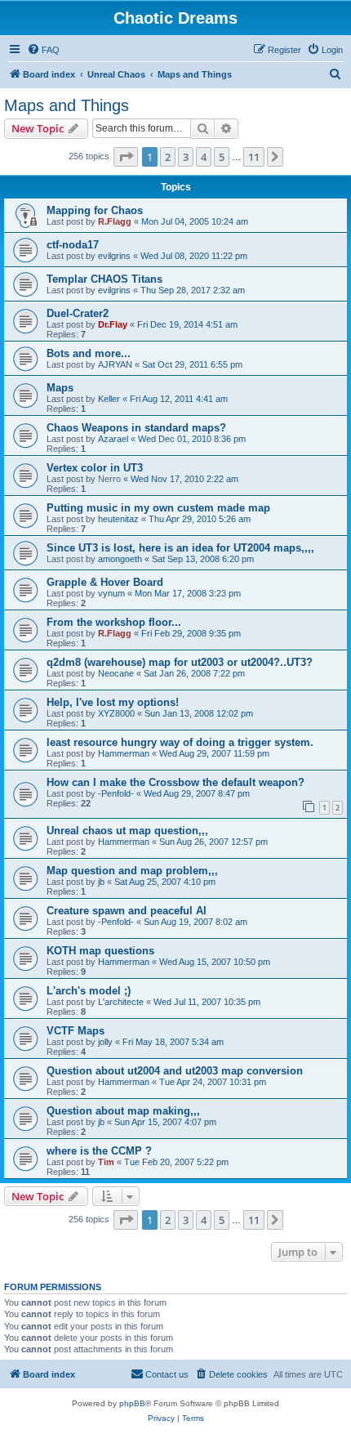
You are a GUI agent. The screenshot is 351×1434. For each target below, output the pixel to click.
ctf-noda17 (73, 245)
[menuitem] (43, 50)
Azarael (113, 439)
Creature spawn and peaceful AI (127, 911)
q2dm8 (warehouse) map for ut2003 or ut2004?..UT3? (180, 662)
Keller (109, 399)
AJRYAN (115, 364)
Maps (60, 388)
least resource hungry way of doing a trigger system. (180, 742)
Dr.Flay (112, 324)
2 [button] (168, 157)
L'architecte (121, 1002)
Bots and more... (89, 353)
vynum (111, 593)
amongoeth (120, 559)
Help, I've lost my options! (113, 702)
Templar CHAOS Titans (104, 279)
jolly (105, 1042)
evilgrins (114, 256)
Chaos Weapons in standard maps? (136, 428)
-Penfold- (116, 793)
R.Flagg (114, 221)
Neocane (116, 673)
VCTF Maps (75, 1031)
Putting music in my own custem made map (158, 508)
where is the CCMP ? (99, 1151)
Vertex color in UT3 (95, 468)
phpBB (132, 1403)
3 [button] (186, 157)
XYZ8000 (116, 713)
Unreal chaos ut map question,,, (127, 830)
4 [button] (204, 157)
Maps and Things (66, 105)
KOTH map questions (100, 951)
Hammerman (123, 753)
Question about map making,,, (123, 1111)
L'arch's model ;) (89, 991)
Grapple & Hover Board (105, 582)
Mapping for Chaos (95, 210)
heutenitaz (118, 519)
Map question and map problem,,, (132, 870)
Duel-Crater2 (78, 313)
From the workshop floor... (114, 622)
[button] (125, 157)
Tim (106, 1162)
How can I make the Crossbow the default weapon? (175, 782)
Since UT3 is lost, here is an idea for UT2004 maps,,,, (180, 548)
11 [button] (254, 157)
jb (101, 882)
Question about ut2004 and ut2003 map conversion (175, 1071)
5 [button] (221, 157)
